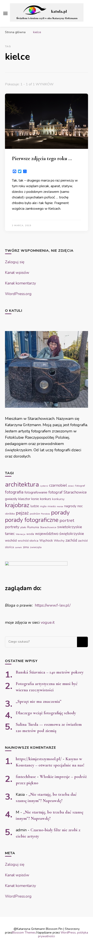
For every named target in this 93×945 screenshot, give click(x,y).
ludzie (34, 506)
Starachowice (48, 527)
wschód (11, 540)
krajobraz (17, 505)
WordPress (68, 932)
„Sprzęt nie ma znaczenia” (38, 701)
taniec (10, 533)
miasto (52, 506)
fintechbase (26, 776)
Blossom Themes (24, 932)
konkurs (45, 499)
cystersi (44, 485)
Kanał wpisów (17, 272)
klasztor (24, 499)
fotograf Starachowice (67, 492)
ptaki (23, 527)
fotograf (80, 485)
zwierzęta (36, 547)
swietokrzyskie (69, 526)
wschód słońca (28, 541)
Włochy (59, 541)
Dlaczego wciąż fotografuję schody (46, 713)
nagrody (70, 506)
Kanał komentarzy (20, 283)
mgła (43, 506)
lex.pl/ (65, 605)
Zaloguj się (14, 262)
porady (60, 512)
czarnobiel (58, 485)
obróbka (10, 513)
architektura (22, 484)
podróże (35, 513)
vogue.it (48, 622)
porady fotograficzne (31, 520)
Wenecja (20, 534)
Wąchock (46, 540)
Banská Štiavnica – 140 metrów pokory (49, 672)
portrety (12, 526)
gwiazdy (11, 499)
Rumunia (33, 527)
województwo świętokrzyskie (59, 533)
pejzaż (22, 513)
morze (60, 506)
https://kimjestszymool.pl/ (39, 759)
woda (30, 534)
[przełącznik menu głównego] (5, 13)
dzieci (71, 485)
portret (66, 520)
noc (80, 506)
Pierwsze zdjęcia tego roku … (42, 158)
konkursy (58, 499)
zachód (71, 540)
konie (35, 499)
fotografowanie (35, 492)
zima (26, 547)
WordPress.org (18, 293)
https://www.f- (47, 605)
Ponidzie (45, 513)
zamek (18, 547)
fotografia (14, 492)
